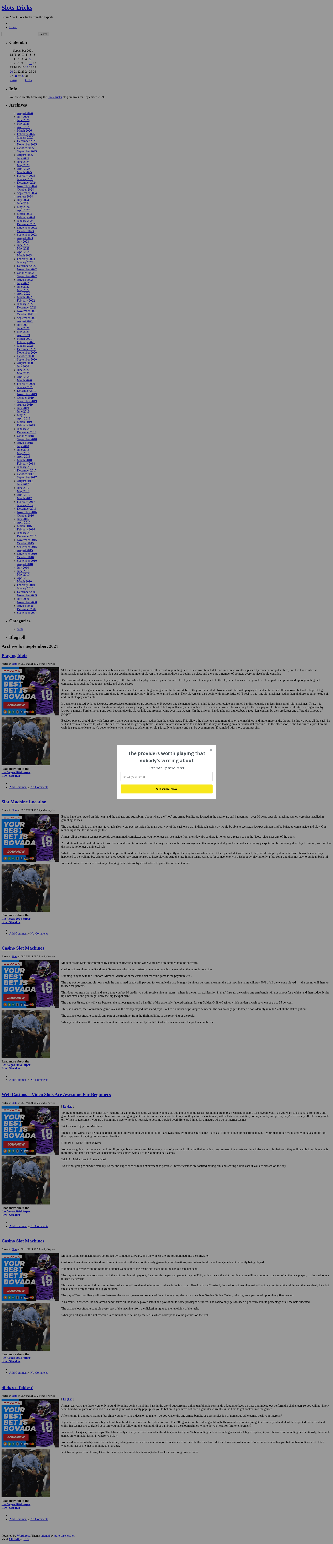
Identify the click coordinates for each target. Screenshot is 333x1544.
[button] (167, 757)
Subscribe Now (166, 789)
